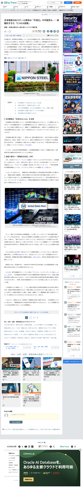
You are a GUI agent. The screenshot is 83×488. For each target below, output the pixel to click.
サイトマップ (12, 460)
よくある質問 (12, 458)
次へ (34, 318)
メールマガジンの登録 (14, 455)
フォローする (28, 35)
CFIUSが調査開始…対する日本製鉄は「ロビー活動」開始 (36, 108)
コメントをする (16, 422)
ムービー (26, 7)
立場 (29, 145)
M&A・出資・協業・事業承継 (13, 35)
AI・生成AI (50, 7)
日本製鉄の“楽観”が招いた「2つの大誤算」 (31, 110)
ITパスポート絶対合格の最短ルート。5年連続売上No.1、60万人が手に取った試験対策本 (32, 429)
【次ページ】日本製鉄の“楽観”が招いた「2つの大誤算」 (31, 312)
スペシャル (15, 7)
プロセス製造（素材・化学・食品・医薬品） (12, 347)
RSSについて (12, 467)
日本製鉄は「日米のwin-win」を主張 (29, 103)
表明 (26, 162)
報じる (36, 257)
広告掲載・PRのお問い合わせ (72, 361)
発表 (19, 254)
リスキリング (38, 7)
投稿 (47, 167)
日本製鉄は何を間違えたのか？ (27, 113)
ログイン (68, 2)
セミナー (5, 7)
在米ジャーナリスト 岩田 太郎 (16, 58)
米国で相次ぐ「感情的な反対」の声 (29, 105)
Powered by (19, 3)
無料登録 (77, 2)
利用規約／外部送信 (13, 465)
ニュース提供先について (14, 470)
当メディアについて (13, 472)
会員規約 (11, 462)
